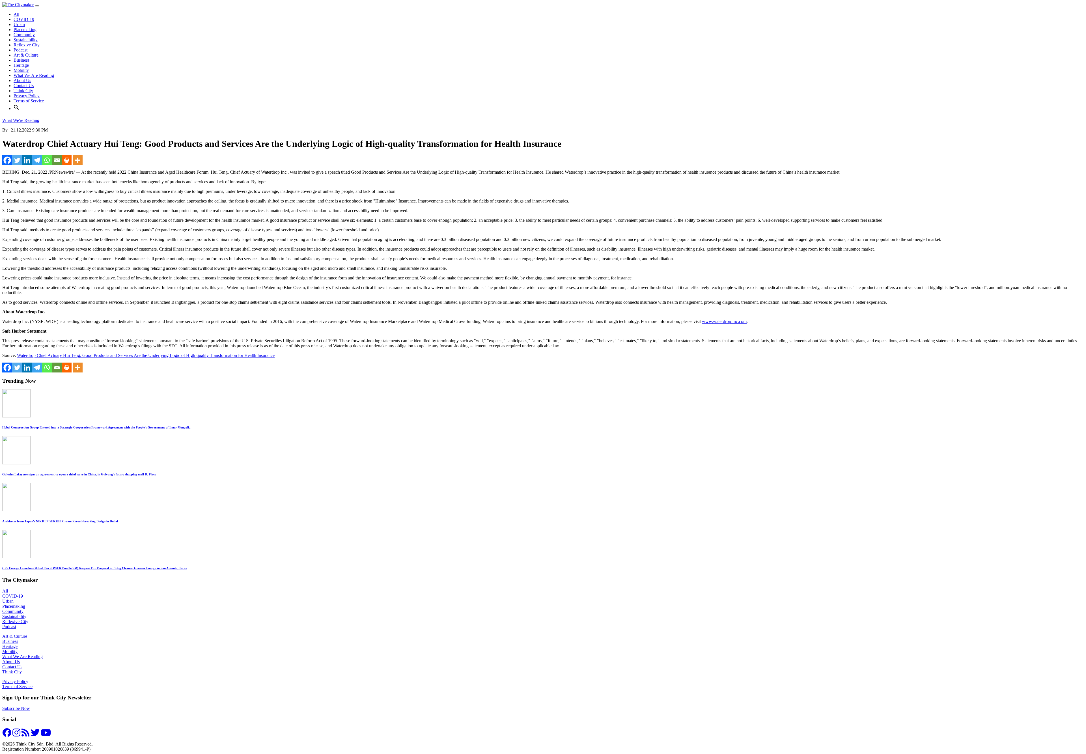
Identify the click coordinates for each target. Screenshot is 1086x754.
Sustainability (26, 39)
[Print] (67, 160)
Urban (19, 24)
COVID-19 (24, 19)
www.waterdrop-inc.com (724, 321)
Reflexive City (27, 44)
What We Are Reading (34, 75)
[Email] (57, 160)
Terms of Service (29, 100)
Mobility (21, 70)
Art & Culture (26, 55)
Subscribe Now (16, 708)
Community (24, 34)
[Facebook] (7, 160)
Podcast (20, 50)
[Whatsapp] (47, 160)
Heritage (21, 65)
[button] (16, 108)
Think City (23, 90)
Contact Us (24, 85)
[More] (78, 160)
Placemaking (25, 29)
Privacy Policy (27, 95)
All (16, 14)
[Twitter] (17, 160)
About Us (22, 80)
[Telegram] (37, 160)
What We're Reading (20, 120)
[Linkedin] (27, 160)
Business (21, 60)
